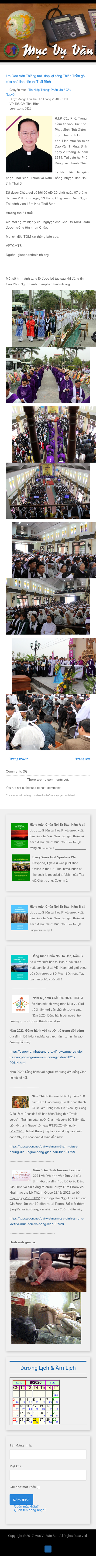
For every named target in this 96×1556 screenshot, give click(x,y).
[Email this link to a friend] (89, 90)
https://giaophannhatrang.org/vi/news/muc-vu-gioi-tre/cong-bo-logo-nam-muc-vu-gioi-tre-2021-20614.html (47, 1057)
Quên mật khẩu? (26, 1506)
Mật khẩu (16, 1466)
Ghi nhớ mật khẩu (23, 1487)
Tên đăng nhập (21, 1445)
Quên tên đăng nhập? (29, 1510)
